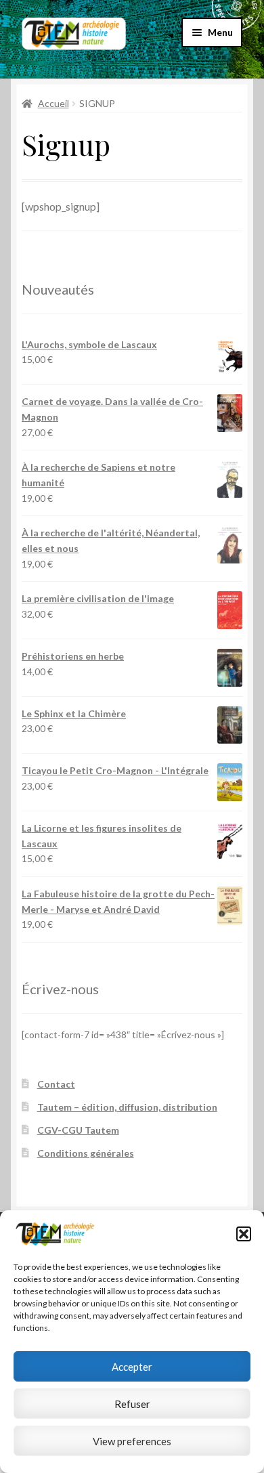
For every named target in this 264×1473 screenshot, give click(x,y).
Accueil (53, 103)
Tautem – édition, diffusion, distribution (127, 1107)
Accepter (132, 1367)
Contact (56, 1084)
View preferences (132, 1441)
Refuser (132, 1404)
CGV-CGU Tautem (78, 1130)
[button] (243, 1234)
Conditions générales (85, 1153)
